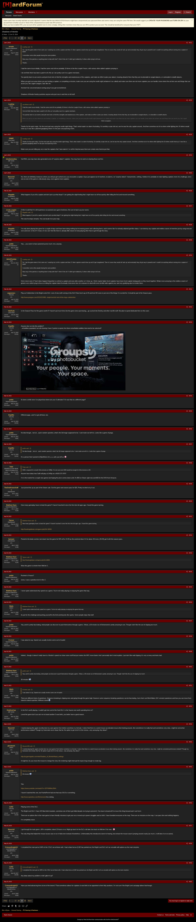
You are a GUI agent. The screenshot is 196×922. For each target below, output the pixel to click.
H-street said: (26, 689)
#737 (190, 444)
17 (15, 38)
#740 (190, 501)
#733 (190, 322)
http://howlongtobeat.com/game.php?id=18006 (36, 529)
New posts (19, 12)
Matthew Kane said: (28, 520)
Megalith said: (26, 212)
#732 (190, 307)
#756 (190, 803)
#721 (190, 42)
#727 (190, 206)
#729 (190, 240)
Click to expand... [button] (106, 121)
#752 (190, 706)
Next (29, 38)
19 (22, 38)
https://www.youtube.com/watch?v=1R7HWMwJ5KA (38, 788)
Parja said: (25, 467)
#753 (190, 724)
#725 (190, 173)
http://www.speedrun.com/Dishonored (33, 797)
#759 (190, 863)
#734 (190, 396)
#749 (190, 651)
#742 (190, 535)
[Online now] (3, 157)
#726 (190, 190)
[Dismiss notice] (192, 20)
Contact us (160, 915)
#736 (190, 429)
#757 (190, 825)
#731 (190, 289)
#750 (190, 666)
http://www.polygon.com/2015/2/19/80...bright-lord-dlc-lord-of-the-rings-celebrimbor (48, 297)
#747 (190, 621)
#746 (190, 602)
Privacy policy (180, 915)
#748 (190, 636)
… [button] (12, 38)
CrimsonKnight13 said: (29, 867)
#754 (190, 742)
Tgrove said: (26, 557)
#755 (190, 766)
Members (31, 12)
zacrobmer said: (27, 104)
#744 (190, 571)
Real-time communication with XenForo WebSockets (104, 919)
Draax (5, 34)
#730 (190, 255)
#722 (190, 100)
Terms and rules (170, 915)
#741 (190, 516)
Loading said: (26, 47)
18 (18, 38)
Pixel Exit (86, 919)
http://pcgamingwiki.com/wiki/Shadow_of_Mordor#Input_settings (42, 756)
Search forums (17, 15)
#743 (190, 553)
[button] (24, 12)
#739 (190, 483)
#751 (190, 685)
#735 (190, 411)
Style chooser (8, 915)
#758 (190, 843)
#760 (190, 881)
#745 (190, 587)
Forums (9, 12)
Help (187, 915)
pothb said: (25, 448)
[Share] (187, 43)
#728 (190, 224)
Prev (5, 38)
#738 (190, 463)
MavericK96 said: (27, 746)
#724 (190, 155)
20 (25, 38)
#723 (190, 134)
